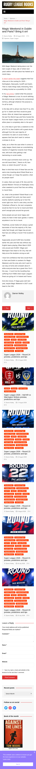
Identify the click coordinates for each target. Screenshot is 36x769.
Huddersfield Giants (22, 337)
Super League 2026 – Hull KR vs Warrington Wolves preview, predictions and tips (17, 397)
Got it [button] (18, 764)
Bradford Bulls (9, 334)
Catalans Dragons (9, 337)
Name (4, 645)
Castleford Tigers (19, 334)
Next (28, 308)
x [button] (34, 752)
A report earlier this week (11, 79)
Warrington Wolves (22, 348)
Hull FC (7, 339)
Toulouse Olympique (20, 345)
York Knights (19, 351)
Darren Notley (8, 36)
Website (4, 661)
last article (10, 94)
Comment (5, 634)
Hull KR (14, 339)
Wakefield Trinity (9, 348)
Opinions (6, 38)
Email (4, 653)
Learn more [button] (6, 759)
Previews (18, 342)
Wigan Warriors (9, 351)
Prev (7, 308)
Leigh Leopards (9, 342)
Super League (14, 38)
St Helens (26, 342)
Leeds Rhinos (22, 339)
